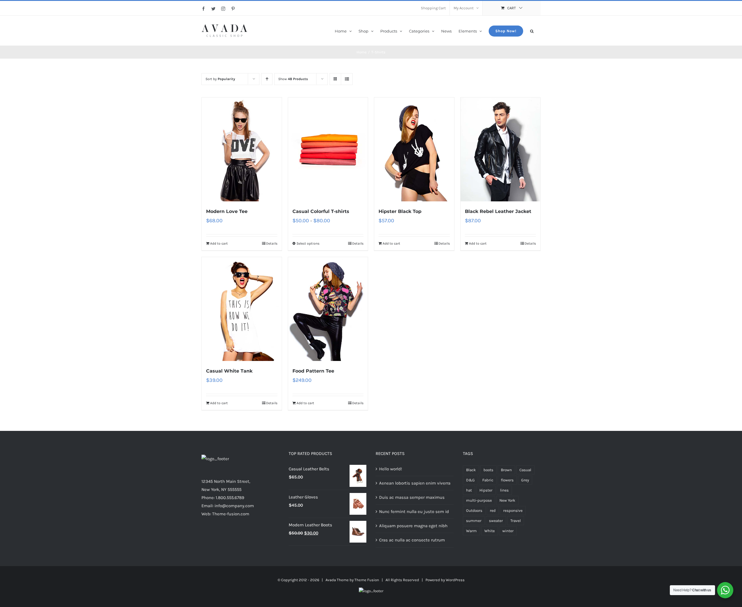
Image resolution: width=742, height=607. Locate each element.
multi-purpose (479, 500)
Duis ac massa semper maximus (412, 497)
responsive (513, 510)
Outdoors (474, 510)
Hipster (485, 490)
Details (271, 243)
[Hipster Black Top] (414, 149)
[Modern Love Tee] (242, 149)
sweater (496, 521)
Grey (525, 480)
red (493, 510)
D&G (470, 480)
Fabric (487, 480)
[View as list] (346, 79)
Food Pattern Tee (313, 371)
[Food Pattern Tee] (328, 309)
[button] (532, 31)
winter (508, 531)
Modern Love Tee (227, 211)
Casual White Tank (229, 371)
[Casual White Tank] (242, 309)
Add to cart (219, 243)
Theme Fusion (366, 580)
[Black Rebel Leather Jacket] (501, 149)
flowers (507, 480)
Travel (515, 521)
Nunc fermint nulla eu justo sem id (414, 511)
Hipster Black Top (400, 211)
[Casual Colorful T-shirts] (328, 149)
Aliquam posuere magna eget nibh (413, 525)
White (489, 531)
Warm (471, 531)
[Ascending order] (266, 79)
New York (507, 500)
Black (471, 470)
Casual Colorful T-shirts (320, 211)
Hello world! (390, 468)
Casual (525, 470)
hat (469, 490)
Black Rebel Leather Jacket (498, 211)
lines (504, 490)
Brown (506, 470)
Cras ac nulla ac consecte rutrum (412, 540)
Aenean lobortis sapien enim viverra (414, 483)
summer (473, 521)
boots (488, 470)
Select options (308, 243)
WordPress (455, 580)
